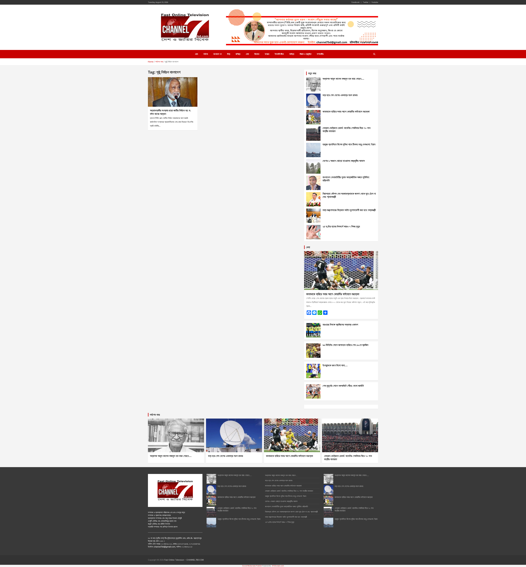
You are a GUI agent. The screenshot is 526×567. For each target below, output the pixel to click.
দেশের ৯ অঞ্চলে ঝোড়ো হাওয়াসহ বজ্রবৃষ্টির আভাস (344, 161)
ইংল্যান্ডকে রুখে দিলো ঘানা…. (335, 365)
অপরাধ (267, 54)
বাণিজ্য (238, 54)
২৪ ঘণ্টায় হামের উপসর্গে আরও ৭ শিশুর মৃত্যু (341, 226)
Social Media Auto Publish (252, 566)
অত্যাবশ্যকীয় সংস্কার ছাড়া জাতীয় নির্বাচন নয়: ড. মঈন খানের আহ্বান (170, 112)
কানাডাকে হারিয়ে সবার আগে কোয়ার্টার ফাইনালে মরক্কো (346, 111)
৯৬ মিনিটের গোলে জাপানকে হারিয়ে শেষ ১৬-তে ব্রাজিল (345, 345)
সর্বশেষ (205, 54)
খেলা (247, 54)
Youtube (374, 2)
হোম (196, 54)
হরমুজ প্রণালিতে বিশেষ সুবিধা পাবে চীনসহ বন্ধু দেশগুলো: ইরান (349, 144)
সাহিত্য (291, 54)
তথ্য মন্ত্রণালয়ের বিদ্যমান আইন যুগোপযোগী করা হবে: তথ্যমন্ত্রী (349, 210)
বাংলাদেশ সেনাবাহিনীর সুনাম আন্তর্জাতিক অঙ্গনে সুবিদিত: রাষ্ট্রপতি (346, 178)
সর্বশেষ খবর (155, 414)
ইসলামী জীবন (279, 54)
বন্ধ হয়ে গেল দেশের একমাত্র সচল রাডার (340, 95)
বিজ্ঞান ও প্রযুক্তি (305, 54)
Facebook (355, 2)
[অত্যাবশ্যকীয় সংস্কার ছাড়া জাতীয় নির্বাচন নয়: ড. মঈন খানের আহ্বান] (173, 92)
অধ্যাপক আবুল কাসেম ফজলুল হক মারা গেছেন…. (343, 78)
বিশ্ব (228, 54)
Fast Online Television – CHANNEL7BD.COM (184, 560)
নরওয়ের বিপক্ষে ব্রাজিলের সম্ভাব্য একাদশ (340, 324)
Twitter (365, 2)
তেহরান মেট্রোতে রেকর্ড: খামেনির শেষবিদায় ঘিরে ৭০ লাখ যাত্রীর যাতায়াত (346, 129)
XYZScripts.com (278, 566)
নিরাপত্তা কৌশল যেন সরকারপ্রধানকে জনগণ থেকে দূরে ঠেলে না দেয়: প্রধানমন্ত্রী (349, 195)
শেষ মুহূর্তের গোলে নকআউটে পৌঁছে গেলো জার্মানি (343, 385)
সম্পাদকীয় (320, 54)
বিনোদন (256, 54)
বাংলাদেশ (216, 54)
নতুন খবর (312, 73)
